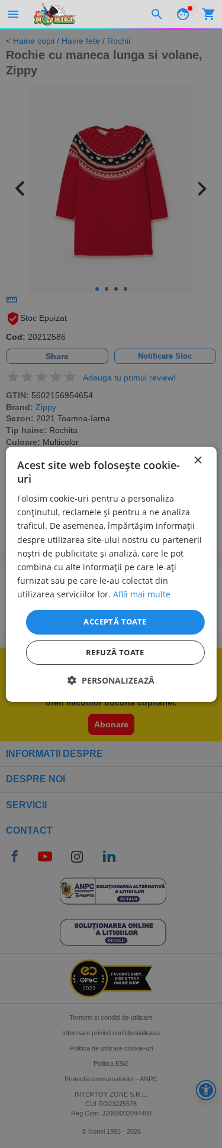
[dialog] (110, 573)
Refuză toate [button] (115, 652)
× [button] (197, 460)
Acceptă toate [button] (114, 621)
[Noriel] (54, 14)
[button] (111, 680)
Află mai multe (141, 594)
